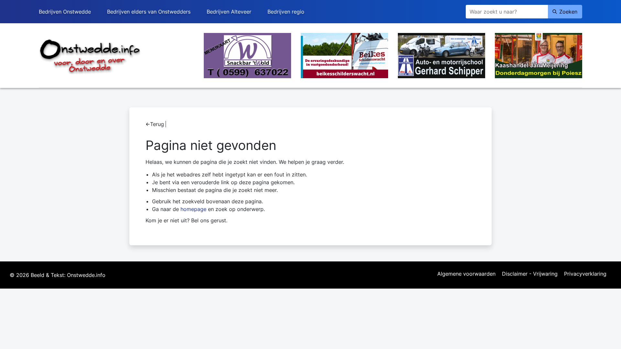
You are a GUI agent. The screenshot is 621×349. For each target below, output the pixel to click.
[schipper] (441, 55)
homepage (193, 209)
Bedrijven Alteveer (229, 11)
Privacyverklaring (585, 274)
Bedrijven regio (285, 11)
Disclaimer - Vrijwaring (530, 274)
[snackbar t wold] (247, 55)
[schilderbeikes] (344, 55)
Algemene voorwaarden (466, 274)
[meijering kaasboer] (538, 55)
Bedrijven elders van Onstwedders (149, 11)
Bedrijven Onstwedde (65, 11)
